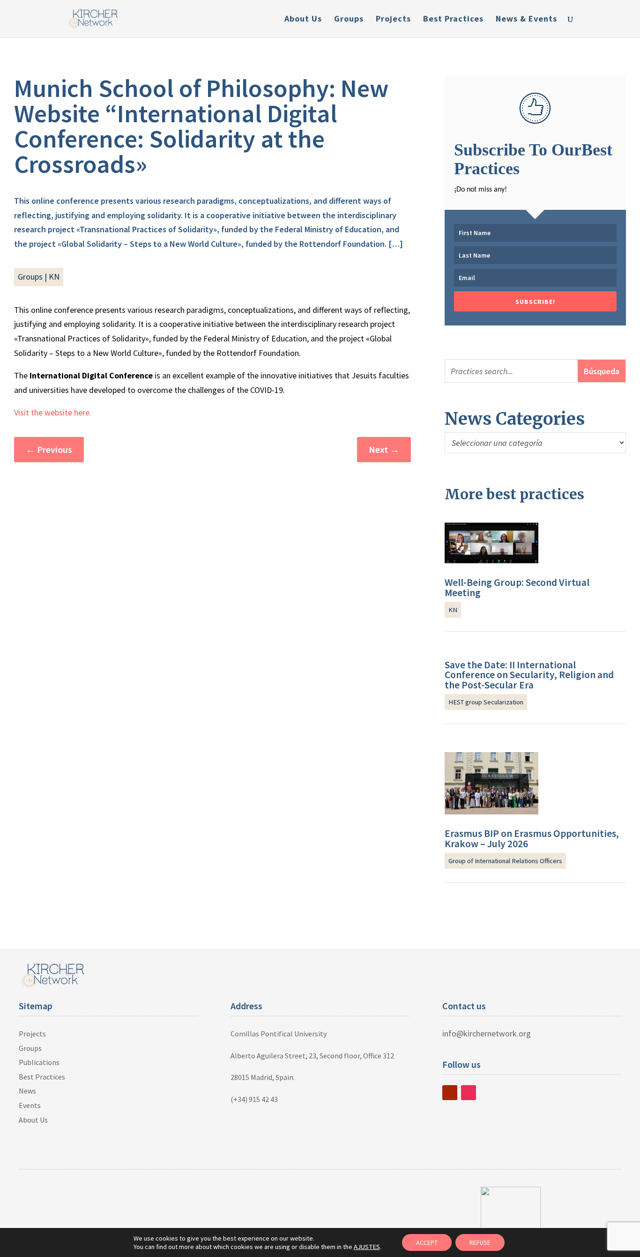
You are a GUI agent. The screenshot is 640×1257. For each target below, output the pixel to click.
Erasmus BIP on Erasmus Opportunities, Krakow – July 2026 (532, 838)
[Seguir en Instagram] (468, 1092)
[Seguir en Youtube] (449, 1092)
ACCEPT (427, 1242)
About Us (303, 19)
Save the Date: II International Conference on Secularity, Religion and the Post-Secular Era (529, 674)
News (27, 1090)
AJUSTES (367, 1246)
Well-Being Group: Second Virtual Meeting (517, 587)
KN (54, 276)
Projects (393, 19)
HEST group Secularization (485, 702)
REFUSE (480, 1242)
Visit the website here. (52, 412)
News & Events (526, 19)
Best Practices (453, 19)
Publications (39, 1062)
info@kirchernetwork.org (486, 1033)
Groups (349, 19)
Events (30, 1105)
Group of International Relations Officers (505, 861)
